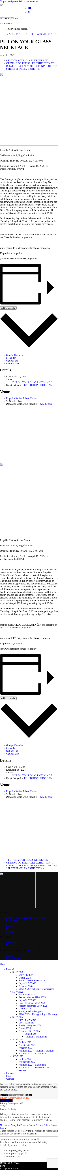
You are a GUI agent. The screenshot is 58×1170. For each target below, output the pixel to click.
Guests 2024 (25, 1028)
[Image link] (18, 907)
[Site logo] (7, 16)
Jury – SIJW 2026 (27, 983)
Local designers (26, 1022)
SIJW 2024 (17, 1017)
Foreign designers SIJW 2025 (33, 1005)
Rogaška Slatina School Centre (21, 398)
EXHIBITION (31, 385)
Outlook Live (12, 363)
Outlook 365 (12, 360)
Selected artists (26, 975)
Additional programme (36, 1036)
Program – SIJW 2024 (29, 1031)
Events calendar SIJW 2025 (32, 997)
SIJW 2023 (17, 1039)
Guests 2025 (25, 1008)
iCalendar (11, 358)
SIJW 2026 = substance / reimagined (36, 989)
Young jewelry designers (31, 1011)
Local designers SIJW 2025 (32, 1003)
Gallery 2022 (25, 1059)
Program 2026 (25, 986)
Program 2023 (25, 1048)
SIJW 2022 (17, 1056)
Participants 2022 (27, 1062)
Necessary (5, 1125)
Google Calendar (14, 355)
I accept (4, 1095)
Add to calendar (8, 308)
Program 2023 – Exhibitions (32, 1053)
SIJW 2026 (17, 972)
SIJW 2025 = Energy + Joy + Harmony (38, 1014)
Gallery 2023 (25, 1042)
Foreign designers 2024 (30, 1025)
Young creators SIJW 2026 (32, 980)
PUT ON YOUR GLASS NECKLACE (27, 60)
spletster (30, 950)
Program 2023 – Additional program (36, 1050)
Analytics (15, 1125)
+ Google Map (45, 404)
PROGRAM (46, 385)
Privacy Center (7, 1097)
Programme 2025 (27, 994)
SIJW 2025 (17, 991)
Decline (28, 1095)
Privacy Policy (43, 1125)
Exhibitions (30, 1033)
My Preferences (16, 1095)
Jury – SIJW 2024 (27, 1019)
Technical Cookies (9, 1139)
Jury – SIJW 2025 (27, 1000)
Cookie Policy (22, 1097)
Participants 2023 (27, 1045)
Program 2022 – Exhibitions (32, 1064)
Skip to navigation (9, 1)
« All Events (6, 23)
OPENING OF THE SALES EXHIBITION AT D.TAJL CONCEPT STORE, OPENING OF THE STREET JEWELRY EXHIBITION (31, 66)
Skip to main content (28, 1)
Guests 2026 (25, 977)
